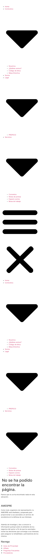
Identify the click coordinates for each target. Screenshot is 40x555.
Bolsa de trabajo (15, 201)
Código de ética (15, 71)
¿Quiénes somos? (15, 68)
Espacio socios (14, 199)
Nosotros (12, 66)
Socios (7, 75)
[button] (20, 240)
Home (7, 7)
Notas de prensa (15, 197)
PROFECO (12, 135)
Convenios (13, 194)
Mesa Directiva (14, 73)
